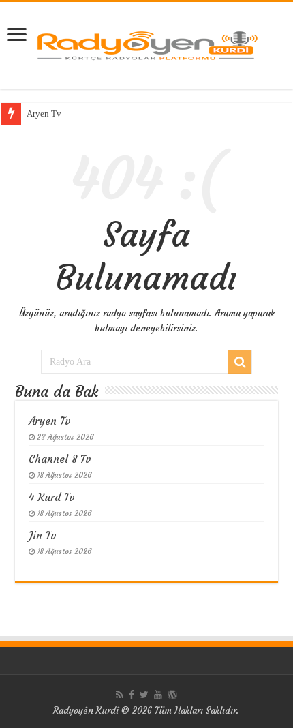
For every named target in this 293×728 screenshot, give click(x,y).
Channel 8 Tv (60, 459)
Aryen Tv (44, 113)
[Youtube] (158, 694)
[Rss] (119, 694)
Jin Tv (43, 535)
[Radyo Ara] (239, 362)
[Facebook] (131, 694)
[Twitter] (144, 694)
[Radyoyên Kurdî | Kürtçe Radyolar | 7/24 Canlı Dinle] (146, 43)
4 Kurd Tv (52, 497)
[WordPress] (172, 694)
